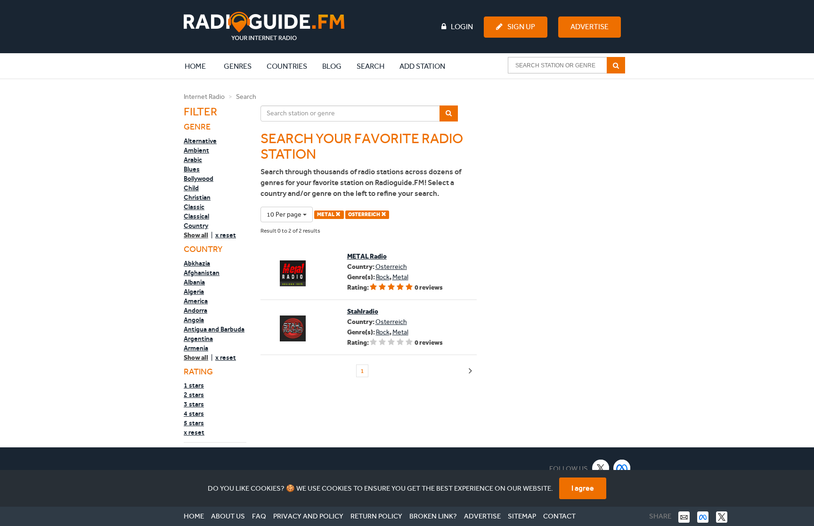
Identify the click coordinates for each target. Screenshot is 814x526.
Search (370, 66)
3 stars (194, 404)
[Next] (470, 371)
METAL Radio (367, 256)
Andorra (195, 310)
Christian (197, 197)
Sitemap (522, 516)
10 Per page (285, 214)
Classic (194, 206)
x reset (225, 235)
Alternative (200, 141)
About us (228, 516)
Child (191, 188)
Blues (192, 169)
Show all (196, 235)
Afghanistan (202, 272)
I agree (582, 488)
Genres (238, 66)
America (196, 301)
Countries (287, 66)
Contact (559, 516)
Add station (422, 66)
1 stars (194, 385)
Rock (383, 277)
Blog (332, 66)
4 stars (194, 413)
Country (196, 225)
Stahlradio (362, 312)
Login (462, 26)
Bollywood (198, 178)
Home (200, 66)
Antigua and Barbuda (214, 329)
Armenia (196, 348)
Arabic (193, 159)
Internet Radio (204, 97)
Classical (196, 216)
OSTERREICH (364, 214)
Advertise (589, 26)
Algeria (194, 291)
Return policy (376, 516)
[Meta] (622, 468)
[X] (601, 468)
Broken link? (433, 516)
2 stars (194, 394)
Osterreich (391, 267)
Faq (259, 516)
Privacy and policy (308, 516)
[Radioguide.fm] (264, 26)
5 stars (194, 423)
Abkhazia (197, 263)
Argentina (198, 338)
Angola (194, 320)
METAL (326, 214)
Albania (194, 282)
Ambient (196, 150)
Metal (400, 277)
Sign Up (521, 26)
